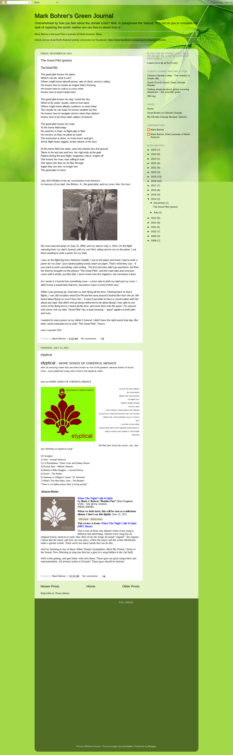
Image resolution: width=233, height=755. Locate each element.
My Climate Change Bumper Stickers (167, 117)
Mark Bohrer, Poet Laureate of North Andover (170, 135)
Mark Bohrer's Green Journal (74, 15)
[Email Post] (102, 338)
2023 (154, 159)
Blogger (152, 746)
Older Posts (131, 586)
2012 (154, 222)
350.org (151, 96)
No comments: (89, 338)
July (156, 212)
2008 (154, 240)
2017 (154, 185)
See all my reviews (96, 504)
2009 (154, 236)
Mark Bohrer (157, 129)
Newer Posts (50, 586)
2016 (154, 190)
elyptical (46, 354)
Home (90, 586)
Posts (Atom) (62, 593)
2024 (154, 154)
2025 (154, 150)
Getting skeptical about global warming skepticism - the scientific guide (168, 90)
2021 (154, 167)
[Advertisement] (132, 688)
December (160, 203)
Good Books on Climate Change (164, 113)
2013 (154, 218)
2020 (154, 172)
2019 (154, 176)
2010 (154, 231)
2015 (154, 194)
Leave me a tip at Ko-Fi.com (162, 63)
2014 (154, 199)
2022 (154, 163)
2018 (154, 181)
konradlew (127, 746)
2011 (154, 227)
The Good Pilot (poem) (56, 60)
